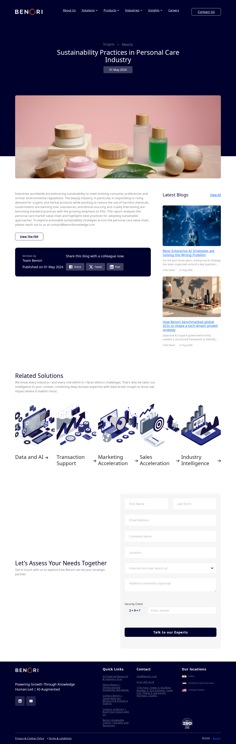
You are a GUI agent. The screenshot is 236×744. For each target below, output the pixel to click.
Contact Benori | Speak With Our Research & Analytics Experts (115, 699)
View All (215, 194)
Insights (153, 10)
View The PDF (29, 236)
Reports (127, 44)
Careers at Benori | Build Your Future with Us (116, 712)
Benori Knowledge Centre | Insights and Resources (116, 723)
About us (69, 10)
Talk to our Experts (170, 632)
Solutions (88, 10)
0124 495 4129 (145, 682)
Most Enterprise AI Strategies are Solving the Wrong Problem (188, 253)
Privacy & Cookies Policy (29, 738)
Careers (173, 10)
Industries (132, 10)
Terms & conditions (60, 738)
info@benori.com (147, 676)
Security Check (134, 604)
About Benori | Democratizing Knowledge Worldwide (116, 687)
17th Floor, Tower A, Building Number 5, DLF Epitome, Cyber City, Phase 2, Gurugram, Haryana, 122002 (155, 691)
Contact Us (206, 12)
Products (110, 10)
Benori (217, 738)
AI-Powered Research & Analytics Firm (115, 678)
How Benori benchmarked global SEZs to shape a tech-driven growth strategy (190, 326)
